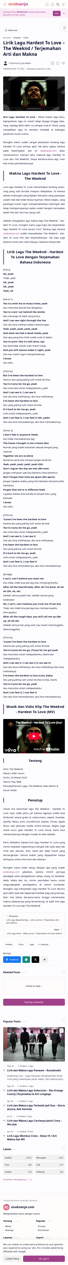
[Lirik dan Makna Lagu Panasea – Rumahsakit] (34, 1044)
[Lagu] (32, 944)
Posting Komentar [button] (34, 1002)
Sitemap (9, 1230)
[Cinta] (21, 944)
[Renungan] (50, 1158)
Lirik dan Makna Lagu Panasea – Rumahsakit (34, 1070)
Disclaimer (43, 1230)
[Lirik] (50, 1165)
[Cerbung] (50, 1172)
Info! (57, 13)
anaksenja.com (48, 150)
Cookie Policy (12, 1258)
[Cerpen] (18, 1172)
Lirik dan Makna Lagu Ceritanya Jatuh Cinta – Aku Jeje (34, 1122)
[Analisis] (9, 944)
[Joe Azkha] (20, 63)
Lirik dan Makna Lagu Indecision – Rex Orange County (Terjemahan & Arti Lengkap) (35, 1092)
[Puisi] (18, 1165)
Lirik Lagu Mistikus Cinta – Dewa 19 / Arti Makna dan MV (32, 1137)
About (8, 1226)
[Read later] (52, 63)
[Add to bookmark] (61, 1030)
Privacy (41, 1226)
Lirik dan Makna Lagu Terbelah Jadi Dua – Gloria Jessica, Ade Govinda (36, 1107)
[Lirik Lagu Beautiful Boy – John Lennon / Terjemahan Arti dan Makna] (34, 919)
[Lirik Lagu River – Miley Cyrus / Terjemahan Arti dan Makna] (34, 931)
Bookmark (22, 11)
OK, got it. (44, 1258)
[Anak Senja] (20, 4)
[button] (4, 4)
